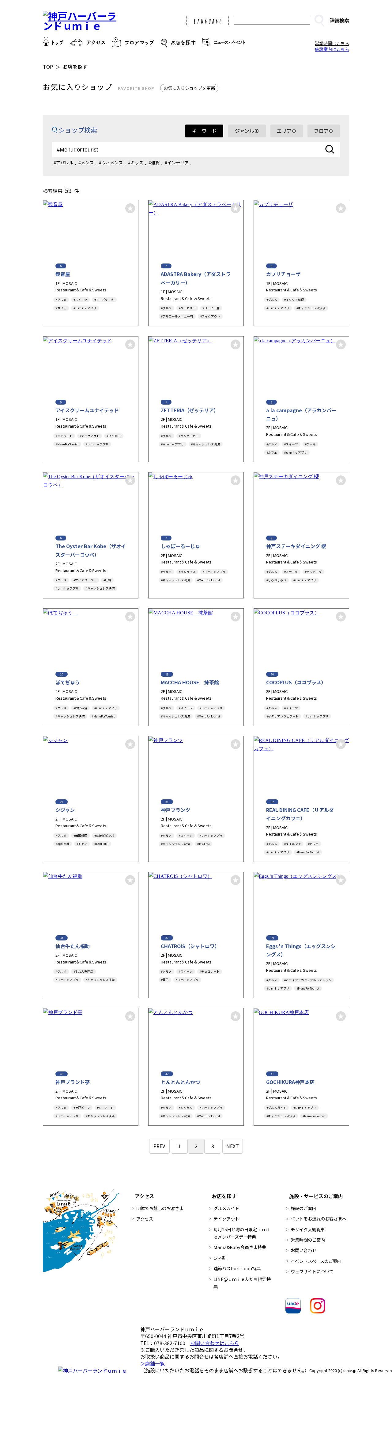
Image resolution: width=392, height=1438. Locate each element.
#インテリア (177, 162)
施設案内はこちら (332, 49)
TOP (48, 66)
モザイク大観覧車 (308, 1229)
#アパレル (63, 162)
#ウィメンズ (111, 162)
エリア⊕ (286, 130)
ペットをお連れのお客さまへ (318, 1218)
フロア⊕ (324, 130)
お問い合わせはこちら (214, 1343)
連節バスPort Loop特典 (237, 1268)
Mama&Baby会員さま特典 (239, 1247)
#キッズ (135, 162)
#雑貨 (154, 162)
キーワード (204, 130)
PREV (159, 1146)
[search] (319, 20)
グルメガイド (226, 1208)
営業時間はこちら (332, 43)
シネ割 (219, 1258)
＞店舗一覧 (152, 1363)
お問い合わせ (303, 1250)
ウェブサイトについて (312, 1271)
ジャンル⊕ (247, 130)
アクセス (144, 1218)
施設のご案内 (303, 1208)
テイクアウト (226, 1218)
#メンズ (86, 162)
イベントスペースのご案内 (316, 1261)
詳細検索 (339, 20)
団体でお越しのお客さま (159, 1208)
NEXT (232, 1146)
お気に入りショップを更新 (189, 88)
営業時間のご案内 (308, 1239)
